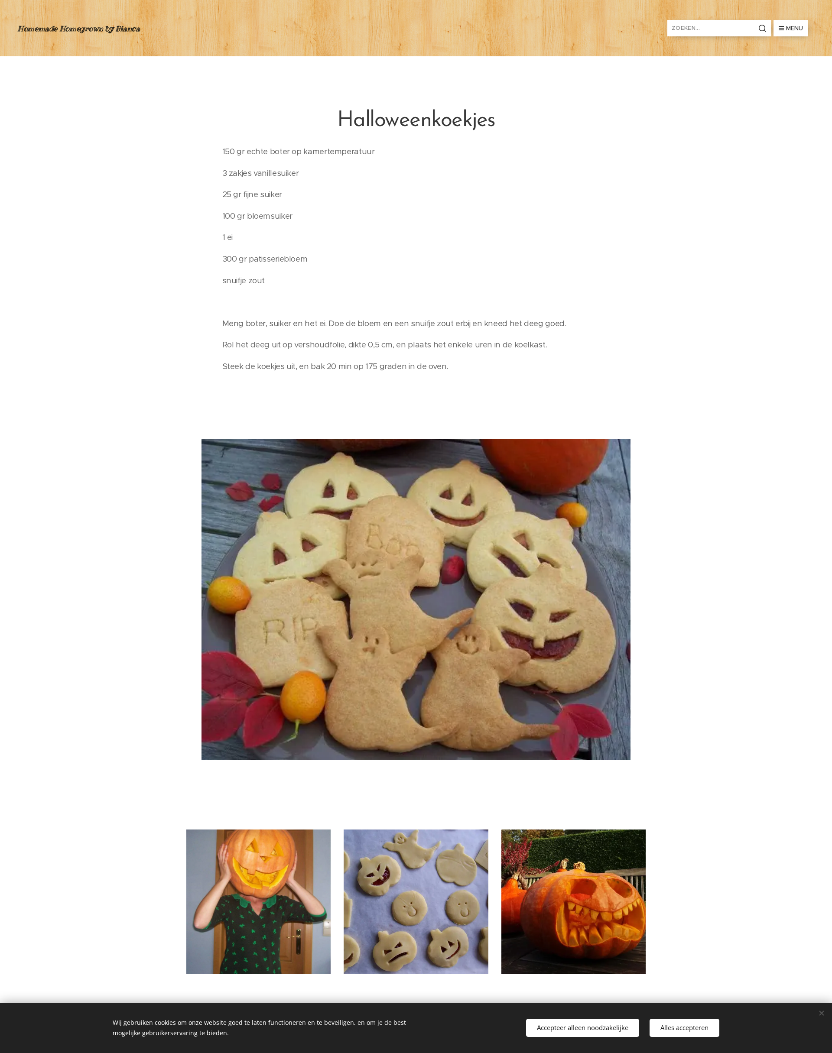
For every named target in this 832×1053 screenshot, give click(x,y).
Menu (794, 28)
